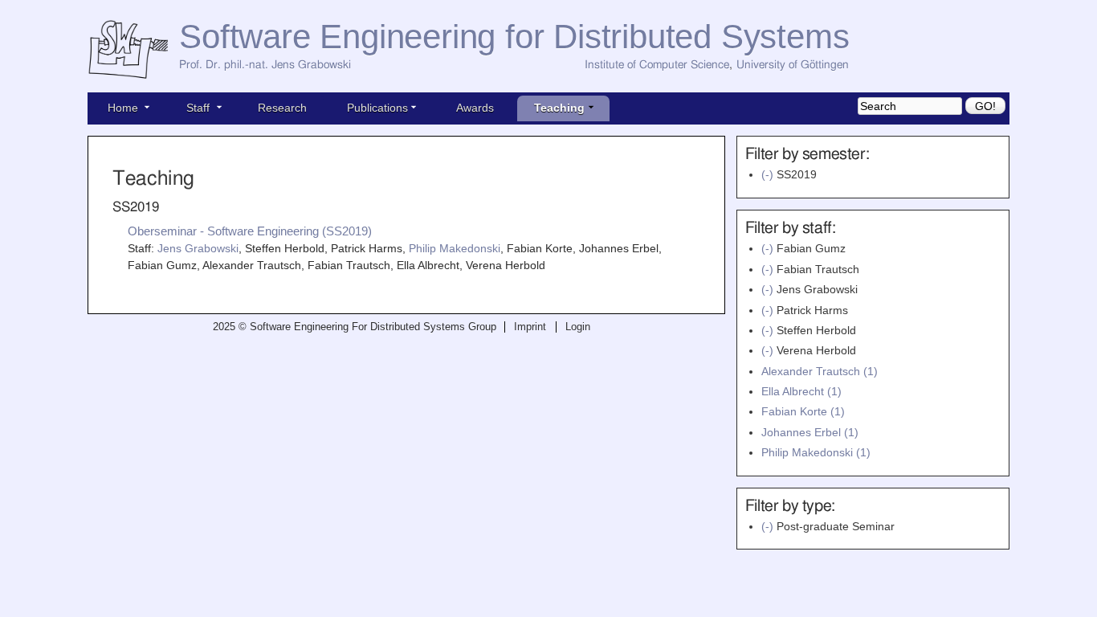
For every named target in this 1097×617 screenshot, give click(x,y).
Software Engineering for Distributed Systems (514, 36)
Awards (475, 107)
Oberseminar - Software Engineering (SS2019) (250, 231)
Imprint (530, 327)
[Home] (133, 50)
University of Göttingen (792, 65)
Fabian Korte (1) (803, 411)
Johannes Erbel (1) (809, 432)
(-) (769, 174)
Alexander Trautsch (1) (819, 371)
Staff (198, 107)
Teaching (559, 107)
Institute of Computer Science (657, 65)
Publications (377, 107)
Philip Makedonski (454, 248)
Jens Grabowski (198, 248)
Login (577, 327)
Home (123, 107)
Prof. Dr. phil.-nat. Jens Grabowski (265, 65)
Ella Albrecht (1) (801, 391)
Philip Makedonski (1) (816, 452)
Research (282, 107)
